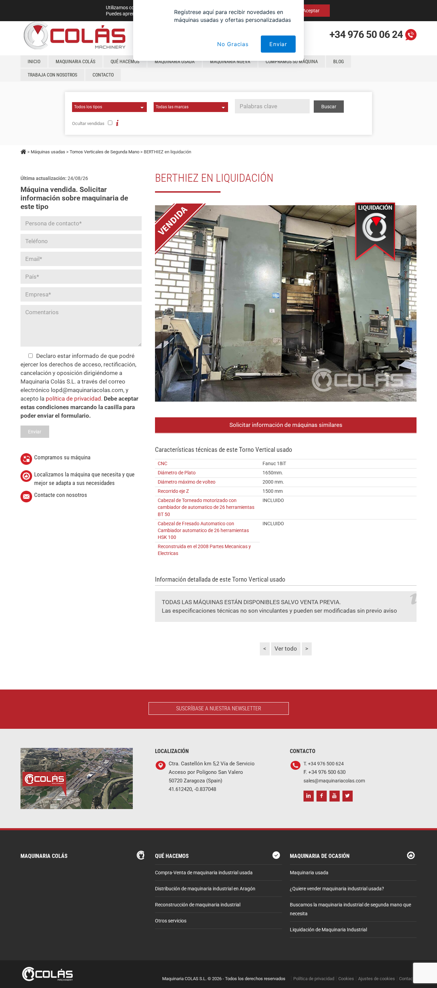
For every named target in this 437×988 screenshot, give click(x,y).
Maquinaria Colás (75, 61)
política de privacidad (73, 398)
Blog (338, 61)
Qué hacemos (125, 61)
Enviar (278, 44)
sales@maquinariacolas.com (334, 781)
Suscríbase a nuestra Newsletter (218, 708)
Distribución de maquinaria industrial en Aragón (205, 889)
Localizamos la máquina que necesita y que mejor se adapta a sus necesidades (84, 478)
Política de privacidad (313, 978)
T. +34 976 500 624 (324, 764)
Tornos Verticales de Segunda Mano (104, 151)
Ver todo (285, 648)
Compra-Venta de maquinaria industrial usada (204, 873)
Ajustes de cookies (376, 978)
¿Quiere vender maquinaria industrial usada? (337, 889)
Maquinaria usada (175, 61)
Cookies (346, 978)
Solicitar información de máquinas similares (285, 424)
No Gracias (233, 44)
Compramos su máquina (292, 61)
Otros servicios (170, 921)
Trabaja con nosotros (52, 75)
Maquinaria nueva (230, 61)
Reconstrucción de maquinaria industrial (197, 905)
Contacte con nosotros (60, 494)
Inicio (34, 61)
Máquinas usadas (48, 151)
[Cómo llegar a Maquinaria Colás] (76, 752)
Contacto (103, 75)
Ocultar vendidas (88, 123)
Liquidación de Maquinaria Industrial (328, 930)
